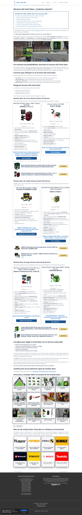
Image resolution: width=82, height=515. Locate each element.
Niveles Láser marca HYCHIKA (26, 484)
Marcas (48, 2)
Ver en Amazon (63, 166)
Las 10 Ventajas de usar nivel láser (62, 387)
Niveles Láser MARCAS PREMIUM (26, 493)
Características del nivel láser (62, 403)
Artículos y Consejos (63, 2)
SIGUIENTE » (19, 426)
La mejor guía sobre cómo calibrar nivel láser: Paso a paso (33, 420)
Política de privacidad (41, 504)
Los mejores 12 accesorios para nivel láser (48, 419)
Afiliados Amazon (41, 506)
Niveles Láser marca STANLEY (26, 481)
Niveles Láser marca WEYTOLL (26, 490)
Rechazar (24, 512)
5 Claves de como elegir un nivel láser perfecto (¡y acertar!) (19, 404)
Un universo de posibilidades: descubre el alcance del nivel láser (30, 15)
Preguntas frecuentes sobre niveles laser (48, 403)
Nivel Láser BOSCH (48, 463)
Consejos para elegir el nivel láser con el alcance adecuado (29, 21)
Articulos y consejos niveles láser (26, 5)
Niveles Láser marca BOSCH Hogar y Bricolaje (26, 479)
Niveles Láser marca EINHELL (26, 482)
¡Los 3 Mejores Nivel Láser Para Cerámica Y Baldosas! (48, 388)
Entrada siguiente (64, 471)
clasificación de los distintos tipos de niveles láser (44, 371)
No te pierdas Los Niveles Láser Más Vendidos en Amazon (34, 388)
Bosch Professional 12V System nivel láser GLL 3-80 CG (26, 316)
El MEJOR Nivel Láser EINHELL (20, 463)
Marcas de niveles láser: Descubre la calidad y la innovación (29, 26)
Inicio (43, 2)
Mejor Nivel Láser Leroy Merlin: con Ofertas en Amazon (19, 388)
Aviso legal (36, 503)
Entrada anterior (18, 471)
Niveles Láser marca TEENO (26, 491)
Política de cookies (43, 503)
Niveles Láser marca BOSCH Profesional (26, 480)
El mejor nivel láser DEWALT (61, 448)
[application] (50, 2)
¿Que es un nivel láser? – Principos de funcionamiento (19, 420)
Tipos (54, 2)
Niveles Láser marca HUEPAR (26, 478)
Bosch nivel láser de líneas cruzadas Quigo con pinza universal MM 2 (55, 148)
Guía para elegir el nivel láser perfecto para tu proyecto (62, 420)
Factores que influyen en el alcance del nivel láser (27, 17)
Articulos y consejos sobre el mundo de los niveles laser (28, 24)
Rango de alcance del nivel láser (23, 19)
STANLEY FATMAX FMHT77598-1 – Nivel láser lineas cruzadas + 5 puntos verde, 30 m (55, 237)
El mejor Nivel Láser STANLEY (34, 463)
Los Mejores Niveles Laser (17, 5)
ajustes (10, 512)
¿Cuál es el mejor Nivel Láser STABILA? (48, 448)
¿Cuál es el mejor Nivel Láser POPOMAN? (34, 448)
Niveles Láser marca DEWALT (26, 483)
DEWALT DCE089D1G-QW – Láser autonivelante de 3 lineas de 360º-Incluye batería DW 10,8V (26, 229)
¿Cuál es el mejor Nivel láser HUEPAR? (20, 448)
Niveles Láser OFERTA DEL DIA (26, 494)
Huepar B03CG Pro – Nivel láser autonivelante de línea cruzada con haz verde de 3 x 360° (55, 317)
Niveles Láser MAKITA (62, 463)
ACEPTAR (24, 510)
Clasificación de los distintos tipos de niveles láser (27, 23)
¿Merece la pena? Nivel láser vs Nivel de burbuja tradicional (34, 404)
